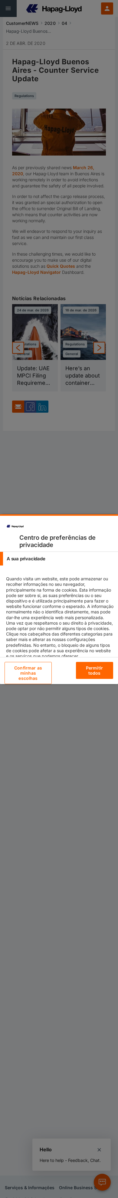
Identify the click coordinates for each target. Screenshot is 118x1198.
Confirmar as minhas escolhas (28, 673)
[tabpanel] (59, 623)
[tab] (59, 558)
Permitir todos (94, 670)
